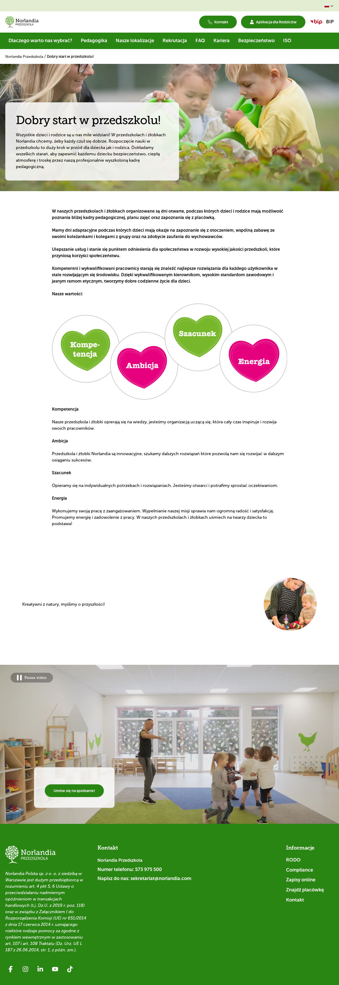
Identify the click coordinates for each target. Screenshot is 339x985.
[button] (328, 5)
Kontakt (295, 900)
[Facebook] (10, 969)
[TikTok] (70, 969)
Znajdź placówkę (305, 889)
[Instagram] (25, 969)
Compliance (299, 870)
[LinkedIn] (40, 969)
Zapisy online (300, 879)
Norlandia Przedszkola (24, 57)
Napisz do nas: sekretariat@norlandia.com (144, 878)
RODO (293, 860)
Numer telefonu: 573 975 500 (129, 869)
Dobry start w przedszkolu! (70, 56)
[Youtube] (55, 969)
